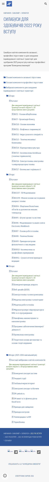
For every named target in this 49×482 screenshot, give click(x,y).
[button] (3, 3)
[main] (24, 23)
